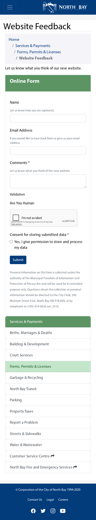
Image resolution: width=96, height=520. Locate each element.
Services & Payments (32, 45)
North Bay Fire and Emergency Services (41, 467)
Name (14, 102)
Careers (63, 500)
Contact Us (35, 500)
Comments (20, 162)
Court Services (21, 355)
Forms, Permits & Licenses (39, 51)
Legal (50, 500)
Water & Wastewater (26, 445)
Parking (16, 400)
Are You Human (22, 203)
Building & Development (29, 344)
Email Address (21, 130)
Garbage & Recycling (26, 377)
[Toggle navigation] (10, 7)
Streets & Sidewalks (25, 433)
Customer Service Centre (30, 456)
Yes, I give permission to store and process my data (48, 244)
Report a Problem (24, 422)
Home (14, 39)
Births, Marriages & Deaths (31, 332)
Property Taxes (21, 411)
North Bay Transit (23, 389)
